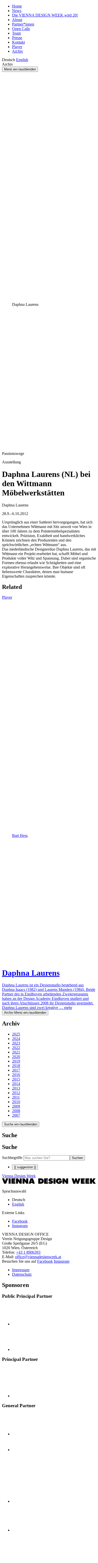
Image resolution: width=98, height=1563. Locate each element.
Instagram (61, 1261)
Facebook (45, 1261)
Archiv (17, 51)
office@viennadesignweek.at (38, 1257)
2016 (16, 1075)
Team (16, 33)
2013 (16, 1088)
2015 (16, 1079)
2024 (16, 1038)
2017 (16, 1070)
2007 (16, 1115)
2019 (16, 1061)
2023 (16, 1043)
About (17, 20)
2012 (16, 1093)
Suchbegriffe (12, 1157)
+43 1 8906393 (28, 1252)
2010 (16, 1102)
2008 (16, 1111)
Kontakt (18, 42)
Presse (17, 38)
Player (17, 47)
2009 (16, 1106)
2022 (16, 1048)
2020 (16, 1057)
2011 (16, 1097)
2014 (16, 1084)
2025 (16, 1034)
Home (17, 6)
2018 (16, 1066)
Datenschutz (22, 1274)
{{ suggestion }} (25, 1167)
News (16, 11)
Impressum (20, 1270)
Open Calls (21, 29)
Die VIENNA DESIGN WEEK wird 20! (45, 15)
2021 (16, 1052)
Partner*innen (23, 24)
